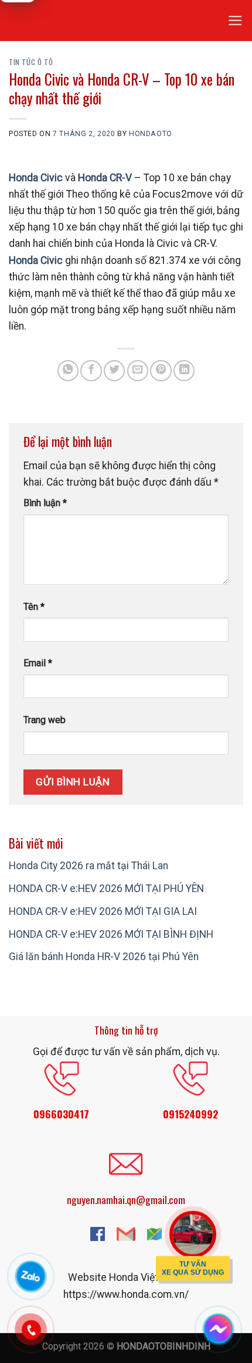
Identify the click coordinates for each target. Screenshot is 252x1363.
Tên (34, 606)
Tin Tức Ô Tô (31, 61)
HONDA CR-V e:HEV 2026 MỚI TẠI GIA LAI (103, 911)
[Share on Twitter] (114, 370)
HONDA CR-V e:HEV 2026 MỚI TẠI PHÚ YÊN (106, 888)
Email (37, 663)
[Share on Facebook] (90, 370)
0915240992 (190, 1113)
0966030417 (61, 1113)
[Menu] (235, 20)
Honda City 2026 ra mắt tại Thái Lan (88, 866)
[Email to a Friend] (137, 370)
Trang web (44, 719)
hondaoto (150, 134)
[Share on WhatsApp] (68, 370)
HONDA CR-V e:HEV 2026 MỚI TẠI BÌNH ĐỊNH (111, 934)
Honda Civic (36, 178)
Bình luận (45, 502)
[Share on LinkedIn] (184, 370)
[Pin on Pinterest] (160, 370)
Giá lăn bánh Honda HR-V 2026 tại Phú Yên (104, 956)
